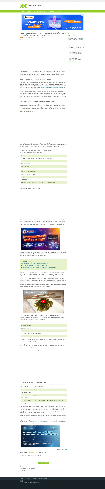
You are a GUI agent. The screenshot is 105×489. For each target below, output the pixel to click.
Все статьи (28, 478)
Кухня (34, 11)
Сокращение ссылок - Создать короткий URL (32, 482)
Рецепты (23, 11)
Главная (21, 478)
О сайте (34, 478)
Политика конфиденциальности (44, 478)
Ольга (65, 449)
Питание (29, 11)
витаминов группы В (47, 87)
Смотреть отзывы (44, 462)
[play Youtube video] (43, 301)
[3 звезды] (31, 452)
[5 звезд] (33, 452)
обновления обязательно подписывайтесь (40, 421)
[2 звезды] (30, 452)
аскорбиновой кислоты (58, 87)
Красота (52, 11)
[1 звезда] (29, 452)
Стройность (45, 11)
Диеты (39, 11)
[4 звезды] (32, 452)
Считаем (57, 11)
